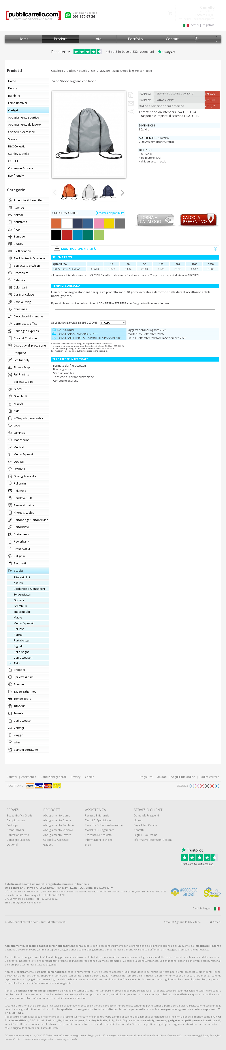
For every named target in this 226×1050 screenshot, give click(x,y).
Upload (162, 777)
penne (36, 975)
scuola (83, 71)
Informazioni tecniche (99, 840)
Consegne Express (65, 381)
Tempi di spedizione (98, 820)
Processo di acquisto (98, 835)
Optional (12, 844)
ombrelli (25, 975)
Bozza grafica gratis (19, 815)
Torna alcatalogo (150, 219)
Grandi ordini (15, 830)
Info (98, 38)
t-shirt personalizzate (103, 957)
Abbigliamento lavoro (57, 835)
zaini (93, 71)
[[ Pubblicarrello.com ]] (33, 17)
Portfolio (135, 38)
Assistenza (28, 777)
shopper (46, 975)
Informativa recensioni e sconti (153, 840)
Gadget (71, 71)
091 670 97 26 (84, 16)
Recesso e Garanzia (97, 815)
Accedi (216, 922)
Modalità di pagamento (99, 830)
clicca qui (103, 350)
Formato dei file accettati (69, 366)
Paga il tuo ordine (145, 825)
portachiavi (11, 975)
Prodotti (61, 38)
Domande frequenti (146, 815)
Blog (88, 844)
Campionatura (16, 820)
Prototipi (12, 825)
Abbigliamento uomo (56, 815)
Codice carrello (209, 777)
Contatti (172, 38)
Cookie (89, 777)
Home (23, 38)
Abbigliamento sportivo (58, 830)
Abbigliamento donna (57, 820)
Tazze (216, 971)
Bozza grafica (62, 369)
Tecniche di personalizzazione (73, 377)
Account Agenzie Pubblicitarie (182, 922)
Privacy (76, 777)
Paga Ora (146, 777)
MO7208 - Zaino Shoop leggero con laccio (126, 71)
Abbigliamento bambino (58, 825)
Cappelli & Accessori (56, 840)
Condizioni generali (53, 777)
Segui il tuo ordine (183, 777)
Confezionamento (18, 835)
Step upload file (63, 373)
